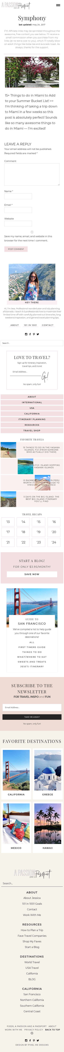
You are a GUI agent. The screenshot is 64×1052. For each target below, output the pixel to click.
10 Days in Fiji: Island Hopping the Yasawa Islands (41, 466)
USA (32, 408)
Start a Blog (32, 947)
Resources (32, 425)
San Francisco (32, 994)
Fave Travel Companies (32, 935)
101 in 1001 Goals (32, 903)
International (32, 402)
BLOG (32, 979)
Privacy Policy (33, 1030)
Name (8, 191)
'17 (8, 532)
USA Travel (32, 967)
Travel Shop (32, 430)
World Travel (32, 962)
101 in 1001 (30, 325)
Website (9, 218)
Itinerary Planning (32, 419)
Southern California (32, 1005)
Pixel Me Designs (38, 1045)
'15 (38, 522)
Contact (48, 325)
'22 (23, 542)
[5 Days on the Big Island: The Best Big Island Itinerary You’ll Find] (9, 499)
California (32, 414)
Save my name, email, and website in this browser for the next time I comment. (28, 238)
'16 (54, 522)
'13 (8, 522)
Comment (10, 161)
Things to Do (32, 652)
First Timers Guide (32, 647)
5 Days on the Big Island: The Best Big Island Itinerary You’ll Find (41, 499)
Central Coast (32, 1011)
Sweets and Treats (32, 661)
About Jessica (32, 898)
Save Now (32, 574)
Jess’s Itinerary (32, 666)
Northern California (32, 1000)
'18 (23, 532)
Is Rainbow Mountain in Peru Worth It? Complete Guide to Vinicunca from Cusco (41, 482)
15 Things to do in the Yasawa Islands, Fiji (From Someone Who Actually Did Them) (41, 449)
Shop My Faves (32, 941)
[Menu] (57, 5)
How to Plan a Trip (32, 930)
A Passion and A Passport (15, 4)
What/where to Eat (32, 657)
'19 (38, 532)
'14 (23, 522)
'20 (54, 532)
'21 (8, 542)
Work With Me (32, 915)
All (32, 642)
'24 (54, 542)
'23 (39, 542)
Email (8, 204)
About (15, 325)
